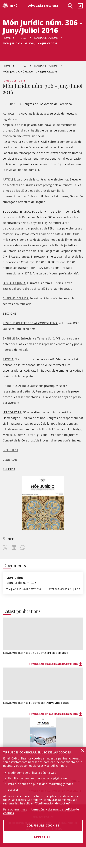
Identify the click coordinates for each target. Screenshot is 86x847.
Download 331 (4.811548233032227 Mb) (53, 714)
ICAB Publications (46, 38)
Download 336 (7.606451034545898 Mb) (53, 664)
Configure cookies (43, 825)
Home (7, 38)
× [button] (82, 750)
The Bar (22, 38)
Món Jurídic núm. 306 (21, 583)
